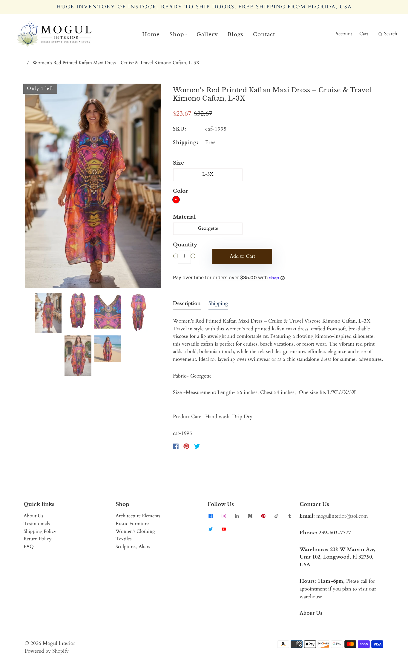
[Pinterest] (186, 446)
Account (343, 33)
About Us (33, 516)
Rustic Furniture (132, 523)
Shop (176, 34)
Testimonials (37, 523)
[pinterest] (263, 515)
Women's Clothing (135, 531)
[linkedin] (236, 515)
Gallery (207, 34)
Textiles (123, 539)
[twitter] (210, 529)
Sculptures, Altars (133, 546)
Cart (363, 33)
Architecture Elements (138, 516)
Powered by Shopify (47, 651)
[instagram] (223, 515)
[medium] (250, 515)
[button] (38, 187)
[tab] (187, 305)
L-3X (208, 174)
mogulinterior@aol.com (342, 516)
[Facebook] (176, 446)
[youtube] (223, 529)
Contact (264, 34)
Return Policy (37, 539)
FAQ (29, 546)
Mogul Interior (59, 643)
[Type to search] (376, 34)
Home (151, 34)
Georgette (208, 228)
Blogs (235, 34)
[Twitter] (197, 446)
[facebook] (210, 515)
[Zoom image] (93, 187)
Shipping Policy (40, 531)
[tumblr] (289, 515)
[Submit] (379, 34)
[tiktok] (276, 515)
